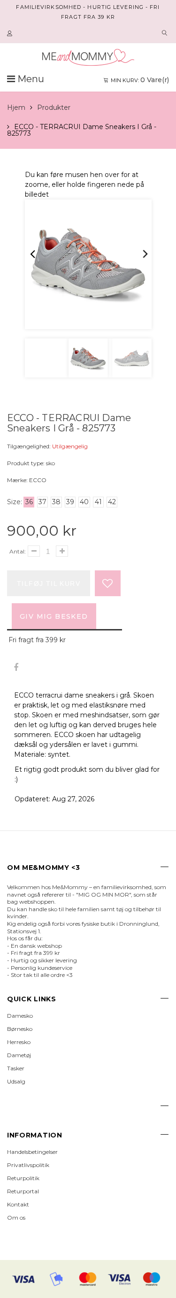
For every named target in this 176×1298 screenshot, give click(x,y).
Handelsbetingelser (32, 1151)
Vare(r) (140, 80)
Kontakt (18, 1204)
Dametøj (19, 1055)
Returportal (23, 1191)
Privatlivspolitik (28, 1164)
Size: (14, 502)
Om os (16, 1217)
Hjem (16, 107)
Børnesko (19, 1028)
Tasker (15, 1068)
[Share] (15, 667)
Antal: (17, 551)
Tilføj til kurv (48, 583)
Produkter (53, 107)
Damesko (20, 1015)
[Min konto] (11, 34)
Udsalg (16, 1081)
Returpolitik (23, 1178)
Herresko (19, 1041)
